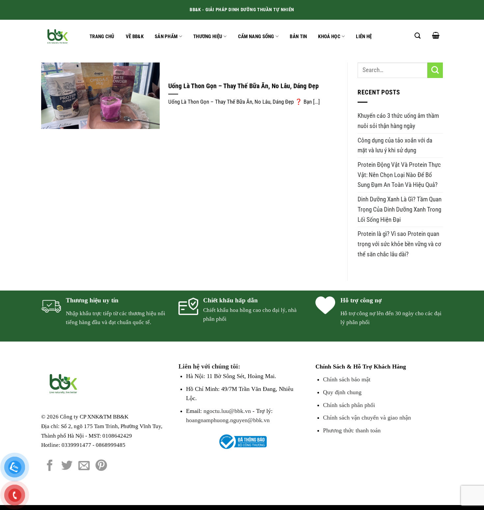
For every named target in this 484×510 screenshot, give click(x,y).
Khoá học (329, 36)
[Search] (417, 35)
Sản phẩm (166, 36)
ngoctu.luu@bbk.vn (227, 411)
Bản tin (298, 36)
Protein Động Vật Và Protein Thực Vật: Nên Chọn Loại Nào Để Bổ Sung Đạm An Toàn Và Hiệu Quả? (399, 175)
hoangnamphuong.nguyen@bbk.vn (228, 420)
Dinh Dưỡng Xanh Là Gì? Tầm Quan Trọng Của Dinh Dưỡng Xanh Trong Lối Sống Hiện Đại (400, 209)
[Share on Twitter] (67, 466)
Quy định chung (342, 392)
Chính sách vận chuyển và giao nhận (367, 417)
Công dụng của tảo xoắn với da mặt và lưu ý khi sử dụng (395, 145)
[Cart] (436, 35)
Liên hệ (364, 36)
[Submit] (435, 70)
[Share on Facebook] (50, 466)
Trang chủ (102, 36)
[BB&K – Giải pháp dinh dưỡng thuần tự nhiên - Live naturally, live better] (58, 36)
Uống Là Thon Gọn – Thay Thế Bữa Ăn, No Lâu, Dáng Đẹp (243, 86)
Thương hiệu (207, 36)
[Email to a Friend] (84, 466)
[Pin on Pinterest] (101, 466)
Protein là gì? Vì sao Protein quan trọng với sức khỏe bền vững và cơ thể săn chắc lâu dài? (399, 244)
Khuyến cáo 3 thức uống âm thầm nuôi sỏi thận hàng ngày (398, 121)
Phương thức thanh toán (352, 430)
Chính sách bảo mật (346, 379)
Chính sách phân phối (349, 405)
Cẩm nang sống (256, 36)
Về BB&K (135, 36)
